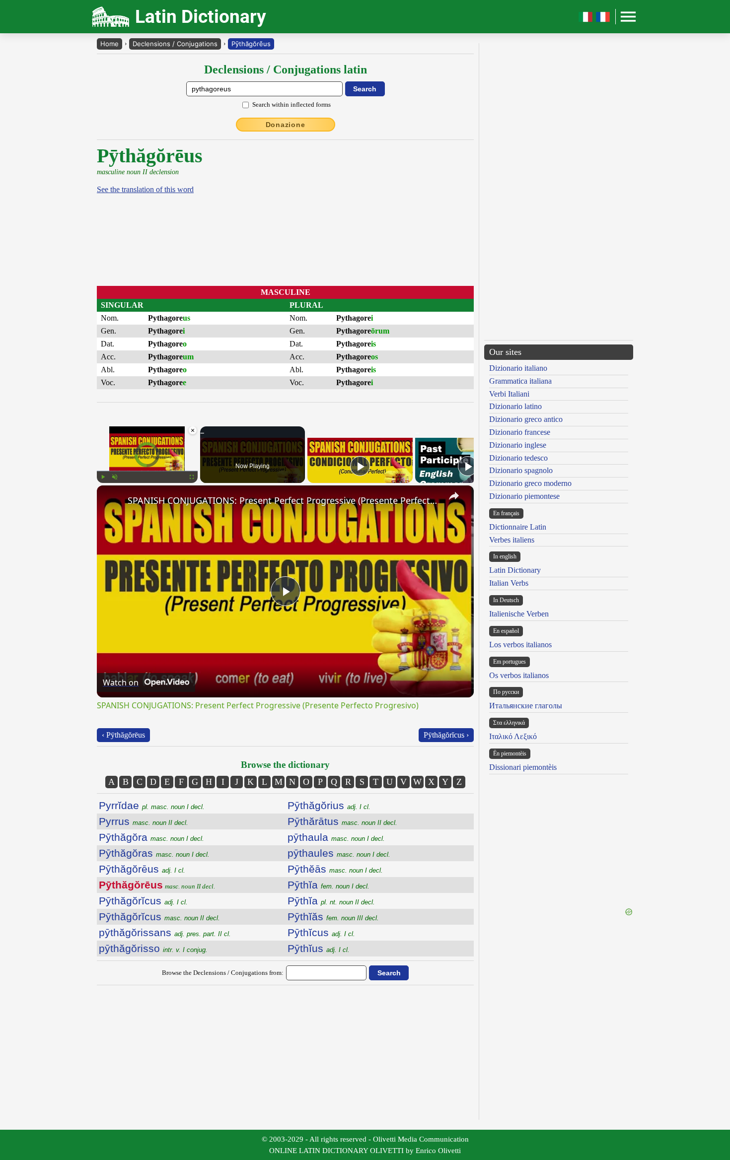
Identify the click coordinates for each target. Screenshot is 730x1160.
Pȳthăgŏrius (329, 805)
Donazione (285, 125)
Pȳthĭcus (321, 932)
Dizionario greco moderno (530, 483)
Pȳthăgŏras (154, 853)
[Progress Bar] (147, 471)
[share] (454, 496)
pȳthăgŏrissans (165, 932)
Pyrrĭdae (152, 805)
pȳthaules (339, 853)
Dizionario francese (519, 432)
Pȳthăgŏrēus (251, 44)
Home (109, 44)
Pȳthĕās (335, 869)
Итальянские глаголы (525, 705)
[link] (113, 501)
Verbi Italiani (509, 394)
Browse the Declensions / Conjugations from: (223, 972)
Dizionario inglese (517, 445)
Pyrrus (143, 821)
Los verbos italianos (520, 644)
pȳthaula (336, 837)
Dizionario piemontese (524, 496)
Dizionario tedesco (518, 458)
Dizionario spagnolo (521, 470)
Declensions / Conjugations (175, 44)
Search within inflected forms (291, 104)
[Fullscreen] (192, 477)
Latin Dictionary (515, 570)
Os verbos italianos (519, 675)
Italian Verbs (508, 583)
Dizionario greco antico (526, 419)
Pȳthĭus (319, 948)
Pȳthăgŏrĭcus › (446, 735)
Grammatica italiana (520, 381)
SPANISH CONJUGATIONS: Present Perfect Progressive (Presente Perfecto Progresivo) (284, 500)
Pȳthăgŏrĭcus (143, 900)
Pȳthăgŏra (151, 837)
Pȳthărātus (342, 821)
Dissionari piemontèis (523, 767)
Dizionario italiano (518, 368)
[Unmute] (115, 477)
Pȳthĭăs (333, 916)
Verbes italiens (511, 540)
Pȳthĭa (328, 884)
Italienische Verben (519, 614)
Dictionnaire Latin (517, 527)
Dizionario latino (515, 406)
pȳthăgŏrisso (153, 948)
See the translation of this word (145, 189)
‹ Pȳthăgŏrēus (123, 735)
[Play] (103, 477)
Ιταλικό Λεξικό (513, 736)
